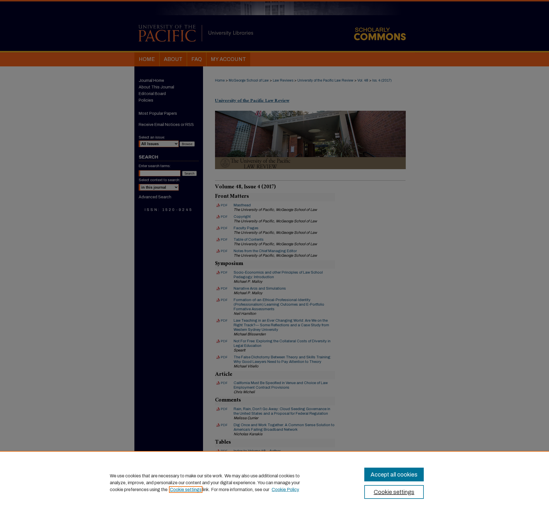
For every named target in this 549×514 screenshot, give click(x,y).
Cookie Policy (285, 489)
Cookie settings (186, 489)
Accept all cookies (394, 474)
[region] (274, 482)
